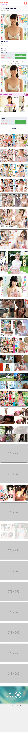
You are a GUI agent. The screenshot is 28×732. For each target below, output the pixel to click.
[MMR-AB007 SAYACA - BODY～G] (14, 441)
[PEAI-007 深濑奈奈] (14, 594)
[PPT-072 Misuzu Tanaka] (14, 479)
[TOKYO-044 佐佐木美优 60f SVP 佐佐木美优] (14, 615)
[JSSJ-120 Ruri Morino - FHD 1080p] (14, 296)
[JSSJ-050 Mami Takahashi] (14, 388)
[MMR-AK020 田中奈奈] (14, 353)
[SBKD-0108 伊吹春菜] (14, 515)
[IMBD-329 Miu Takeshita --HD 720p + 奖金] (14, 147)
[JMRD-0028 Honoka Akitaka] (14, 574)
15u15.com (19, 699)
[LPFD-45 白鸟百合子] (14, 497)
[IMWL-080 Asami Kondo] (14, 227)
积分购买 (20, 55)
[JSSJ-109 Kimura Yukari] (14, 370)
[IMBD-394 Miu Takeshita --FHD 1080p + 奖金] (14, 176)
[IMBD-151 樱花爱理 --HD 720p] (14, 161)
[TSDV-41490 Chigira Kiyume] (14, 317)
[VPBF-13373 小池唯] (14, 553)
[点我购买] (7, 41)
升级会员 (20, 57)
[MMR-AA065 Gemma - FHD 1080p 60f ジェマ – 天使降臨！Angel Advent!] (14, 273)
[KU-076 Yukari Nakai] (14, 423)
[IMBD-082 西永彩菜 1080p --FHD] (14, 191)
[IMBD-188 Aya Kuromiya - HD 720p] (14, 676)
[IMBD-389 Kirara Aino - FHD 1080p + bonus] (14, 635)
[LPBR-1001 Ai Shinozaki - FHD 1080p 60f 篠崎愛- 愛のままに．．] (14, 248)
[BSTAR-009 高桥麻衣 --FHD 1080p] (14, 206)
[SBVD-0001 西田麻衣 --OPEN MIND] (14, 335)
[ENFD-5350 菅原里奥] (14, 532)
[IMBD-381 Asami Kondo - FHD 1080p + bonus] (14, 656)
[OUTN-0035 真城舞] (14, 406)
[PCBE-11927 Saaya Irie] (14, 459)
